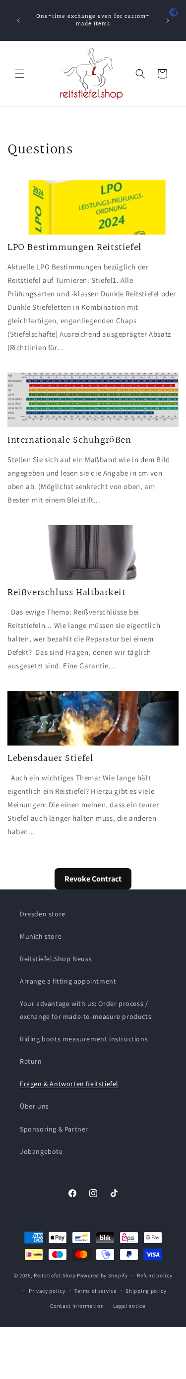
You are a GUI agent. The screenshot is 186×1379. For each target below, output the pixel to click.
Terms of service (95, 1290)
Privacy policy (47, 1290)
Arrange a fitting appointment (68, 981)
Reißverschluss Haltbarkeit (66, 592)
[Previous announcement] (18, 20)
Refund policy (154, 1275)
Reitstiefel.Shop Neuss (56, 958)
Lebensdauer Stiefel (50, 758)
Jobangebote (41, 1151)
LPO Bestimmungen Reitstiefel (74, 247)
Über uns (34, 1106)
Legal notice (129, 1305)
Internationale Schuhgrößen (69, 440)
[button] (20, 74)
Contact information (77, 1305)
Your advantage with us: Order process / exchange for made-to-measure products (85, 1009)
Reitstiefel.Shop (54, 1275)
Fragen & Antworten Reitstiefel (69, 1083)
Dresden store (42, 913)
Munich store (41, 936)
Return (31, 1061)
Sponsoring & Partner (54, 1129)
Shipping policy (146, 1290)
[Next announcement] (168, 20)
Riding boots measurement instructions (84, 1038)
